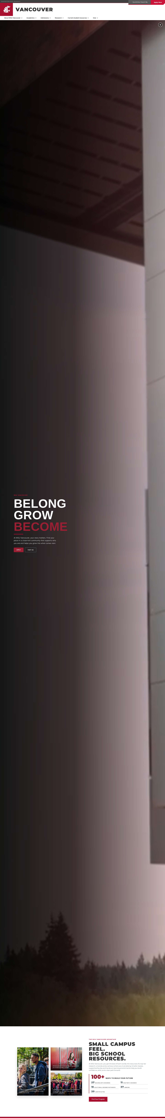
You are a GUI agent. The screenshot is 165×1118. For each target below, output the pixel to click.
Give (94, 18)
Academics (31, 18)
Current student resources (77, 18)
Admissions (45, 18)
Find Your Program (98, 1099)
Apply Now (158, 2)
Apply (18, 550)
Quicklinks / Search (139, 2)
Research (58, 18)
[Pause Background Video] (160, 25)
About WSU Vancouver (12, 18)
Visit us (31, 550)
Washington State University (10, 1)
